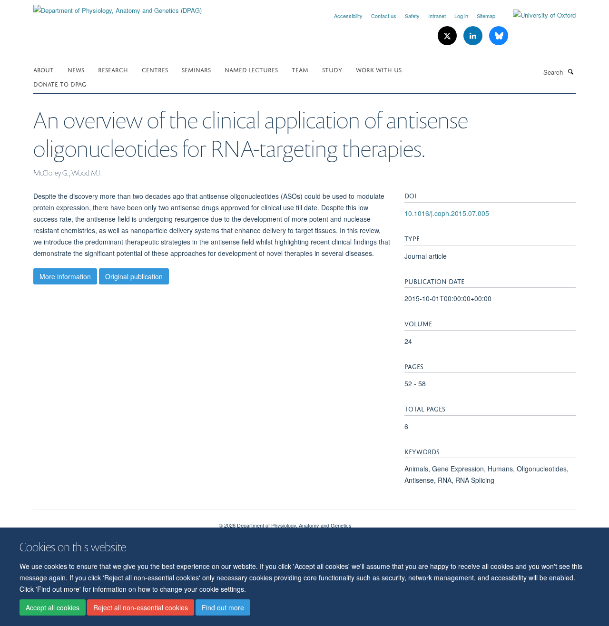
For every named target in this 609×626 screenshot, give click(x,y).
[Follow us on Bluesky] (498, 35)
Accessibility (348, 16)
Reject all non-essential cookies (140, 607)
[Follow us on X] (448, 35)
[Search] (570, 71)
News (76, 69)
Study (332, 69)
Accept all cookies (52, 607)
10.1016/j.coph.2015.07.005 (446, 213)
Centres (155, 69)
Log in (461, 16)
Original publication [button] (134, 276)
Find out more (223, 607)
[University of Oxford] (537, 15)
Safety (412, 16)
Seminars (196, 69)
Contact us (383, 16)
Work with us (379, 69)
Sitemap (486, 16)
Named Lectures (251, 69)
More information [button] (65, 276)
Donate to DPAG (59, 83)
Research (113, 69)
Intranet (437, 16)
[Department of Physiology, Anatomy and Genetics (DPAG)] (117, 6)
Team (300, 69)
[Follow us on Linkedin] (473, 35)
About (43, 69)
